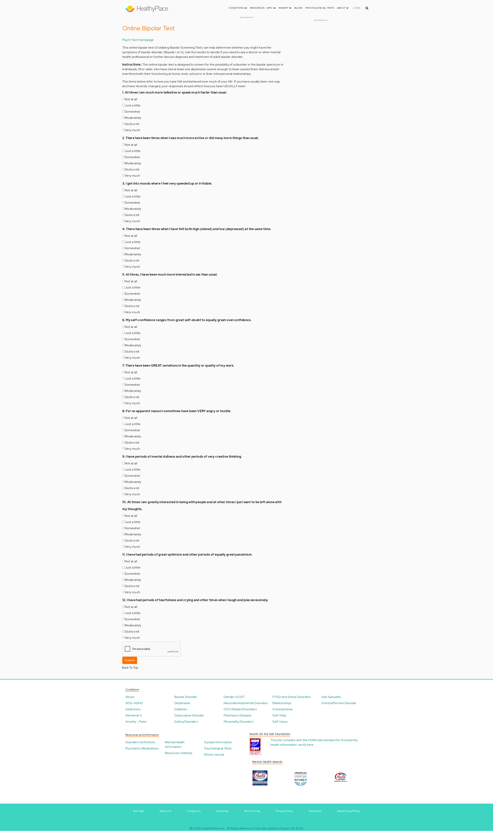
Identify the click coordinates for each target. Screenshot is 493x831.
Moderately (133, 118)
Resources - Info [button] (261, 7)
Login (356, 8)
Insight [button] (284, 7)
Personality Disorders (238, 722)
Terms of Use (252, 811)
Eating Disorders (186, 722)
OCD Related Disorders (240, 709)
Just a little (132, 105)
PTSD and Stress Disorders (291, 697)
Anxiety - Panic (136, 722)
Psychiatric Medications (142, 748)
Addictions (132, 709)
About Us (165, 811)
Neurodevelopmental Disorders (246, 703)
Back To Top (130, 668)
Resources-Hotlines (178, 753)
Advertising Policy (348, 811)
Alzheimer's (133, 715)
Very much (132, 130)
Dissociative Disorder (189, 715)
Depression (182, 703)
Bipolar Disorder (185, 697)
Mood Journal (214, 755)
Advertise (222, 811)
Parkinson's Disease (238, 715)
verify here (305, 745)
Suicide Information (218, 742)
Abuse (129, 697)
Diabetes (180, 709)
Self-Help (279, 715)
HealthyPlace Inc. (213, 828)
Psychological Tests (320, 7)
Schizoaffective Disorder (339, 703)
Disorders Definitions (140, 742)
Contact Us (194, 811)
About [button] (341, 7)
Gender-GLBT (234, 697)
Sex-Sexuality (331, 697)
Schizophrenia (282, 709)
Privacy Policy (284, 811)
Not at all (131, 99)
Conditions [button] (237, 7)
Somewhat (132, 112)
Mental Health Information (175, 744)
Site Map (138, 811)
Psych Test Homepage (138, 40)
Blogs (298, 7)
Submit (130, 660)
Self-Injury (280, 722)
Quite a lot (132, 124)
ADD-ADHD (134, 703)
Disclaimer (315, 811)
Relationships (281, 703)
